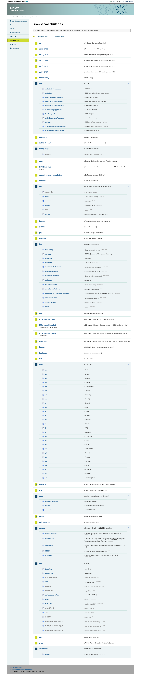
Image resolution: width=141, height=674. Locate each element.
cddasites (48, 93)
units (47, 306)
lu (46, 436)
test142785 (48, 604)
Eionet (18, 17)
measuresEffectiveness (53, 267)
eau (46, 582)
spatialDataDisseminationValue (55, 126)
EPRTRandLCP (45, 167)
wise (41, 643)
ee (46, 399)
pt (46, 457)
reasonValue (49, 539)
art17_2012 (43, 66)
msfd (41, 496)
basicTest (48, 569)
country (47, 654)
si (45, 469)
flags (47, 196)
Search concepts (59, 36)
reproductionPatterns (52, 289)
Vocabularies (14, 40)
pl (46, 453)
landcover (43, 353)
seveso (42, 528)
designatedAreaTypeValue (54, 97)
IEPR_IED (43, 341)
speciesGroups (50, 510)
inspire (42, 347)
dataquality (43, 149)
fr (45, 415)
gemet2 (42, 227)
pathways (48, 280)
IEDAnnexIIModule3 (47, 325)
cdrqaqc (48, 254)
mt (46, 444)
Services (13, 44)
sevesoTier (49, 546)
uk (46, 478)
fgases (42, 221)
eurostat (42, 181)
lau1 (41, 359)
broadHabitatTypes (51, 501)
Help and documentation (18, 21)
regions (47, 122)
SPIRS (47, 551)
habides (42, 238)
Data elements (15, 32)
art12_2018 (43, 55)
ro (46, 461)
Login (113, 1)
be (46, 374)
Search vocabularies (42, 36)
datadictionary (45, 143)
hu (46, 420)
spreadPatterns (50, 302)
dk (46, 395)
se (46, 465)
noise (41, 516)
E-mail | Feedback (16, 667)
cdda (41, 83)
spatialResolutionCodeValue (54, 130)
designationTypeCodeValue (54, 105)
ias (40, 244)
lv (45, 440)
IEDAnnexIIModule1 (47, 319)
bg (46, 378)
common (43, 137)
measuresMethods (51, 271)
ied (40, 313)
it (45, 428)
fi (45, 411)
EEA (18, 1)
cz (46, 386)
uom (41, 637)
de (46, 391)
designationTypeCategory (54, 101)
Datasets (13, 25)
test (40, 564)
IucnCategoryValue (51, 114)
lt (45, 432)
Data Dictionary (26, 17)
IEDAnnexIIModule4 (47, 333)
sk (46, 474)
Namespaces (14, 48)
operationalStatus (51, 533)
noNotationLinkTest (51, 595)
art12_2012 (43, 49)
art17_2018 (43, 72)
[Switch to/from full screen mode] (120, 1)
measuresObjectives (52, 276)
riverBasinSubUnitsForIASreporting (57, 293)
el (45, 403)
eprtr (41, 161)
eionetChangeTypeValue (53, 110)
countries (48, 258)
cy (46, 382)
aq (40, 43)
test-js (47, 599)
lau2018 (42, 484)
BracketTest (49, 573)
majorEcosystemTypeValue (54, 118)
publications (44, 522)
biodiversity (44, 78)
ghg (41, 233)
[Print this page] (117, 1)
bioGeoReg (49, 249)
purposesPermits (51, 284)
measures (48, 262)
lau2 (41, 364)
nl (46, 449)
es (46, 407)
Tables (12, 29)
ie (45, 424)
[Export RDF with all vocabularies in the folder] (128, 83)
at (45, 370)
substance (48, 555)
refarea (47, 205)
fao (40, 186)
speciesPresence (51, 298)
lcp (40, 490)
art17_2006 (43, 60)
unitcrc (47, 214)
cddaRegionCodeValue (53, 89)
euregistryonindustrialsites (50, 175)
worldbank (43, 649)
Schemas (13, 36)
